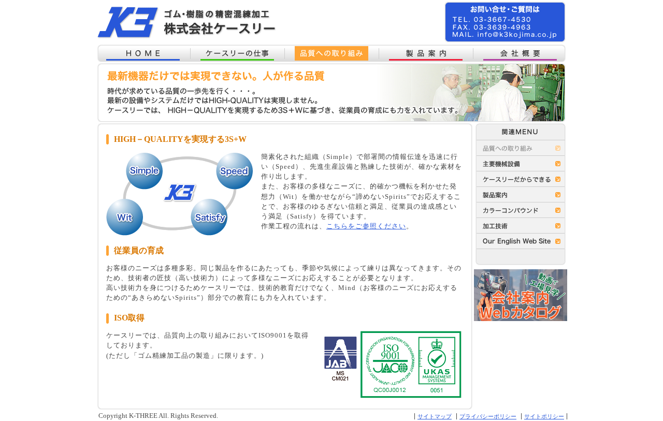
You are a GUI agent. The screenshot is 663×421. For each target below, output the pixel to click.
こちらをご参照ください (366, 226)
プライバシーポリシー (487, 416)
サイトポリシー (544, 416)
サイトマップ (434, 416)
